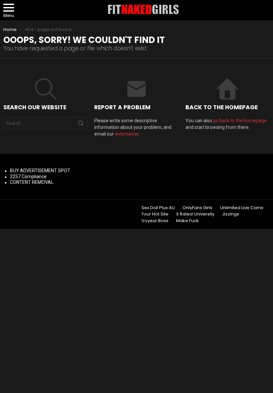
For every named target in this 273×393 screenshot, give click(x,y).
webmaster (127, 134)
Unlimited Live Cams (241, 207)
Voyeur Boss (154, 220)
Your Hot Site (154, 214)
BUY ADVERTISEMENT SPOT (40, 170)
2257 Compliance (28, 176)
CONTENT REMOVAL (31, 182)
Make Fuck (187, 220)
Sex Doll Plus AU (158, 207)
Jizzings (230, 214)
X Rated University (195, 214)
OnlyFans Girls (197, 207)
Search (81, 124)
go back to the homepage (240, 120)
